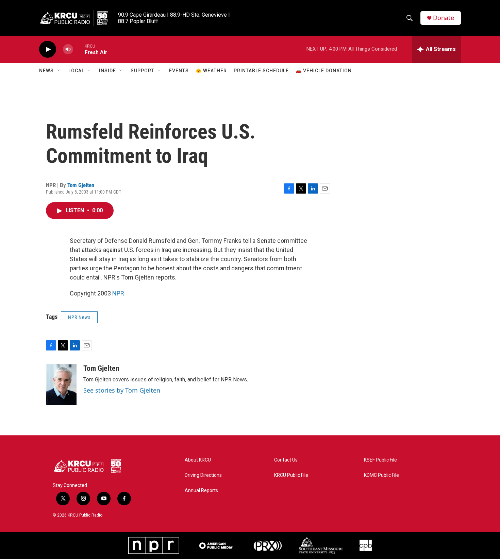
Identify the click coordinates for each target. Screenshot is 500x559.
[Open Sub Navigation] (59, 70)
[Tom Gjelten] (61, 384)
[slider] (79, 49)
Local (76, 70)
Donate (443, 17)
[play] (47, 49)
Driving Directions (203, 475)
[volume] (68, 49)
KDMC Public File (381, 475)
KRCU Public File (291, 475)
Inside (107, 70)
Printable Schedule (261, 70)
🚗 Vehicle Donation (324, 70)
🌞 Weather (211, 70)
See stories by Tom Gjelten (121, 390)
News (46, 70)
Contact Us (286, 460)
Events (179, 70)
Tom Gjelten (80, 185)
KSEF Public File (380, 460)
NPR (118, 293)
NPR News (79, 317)
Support (142, 70)
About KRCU (198, 460)
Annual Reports (201, 490)
